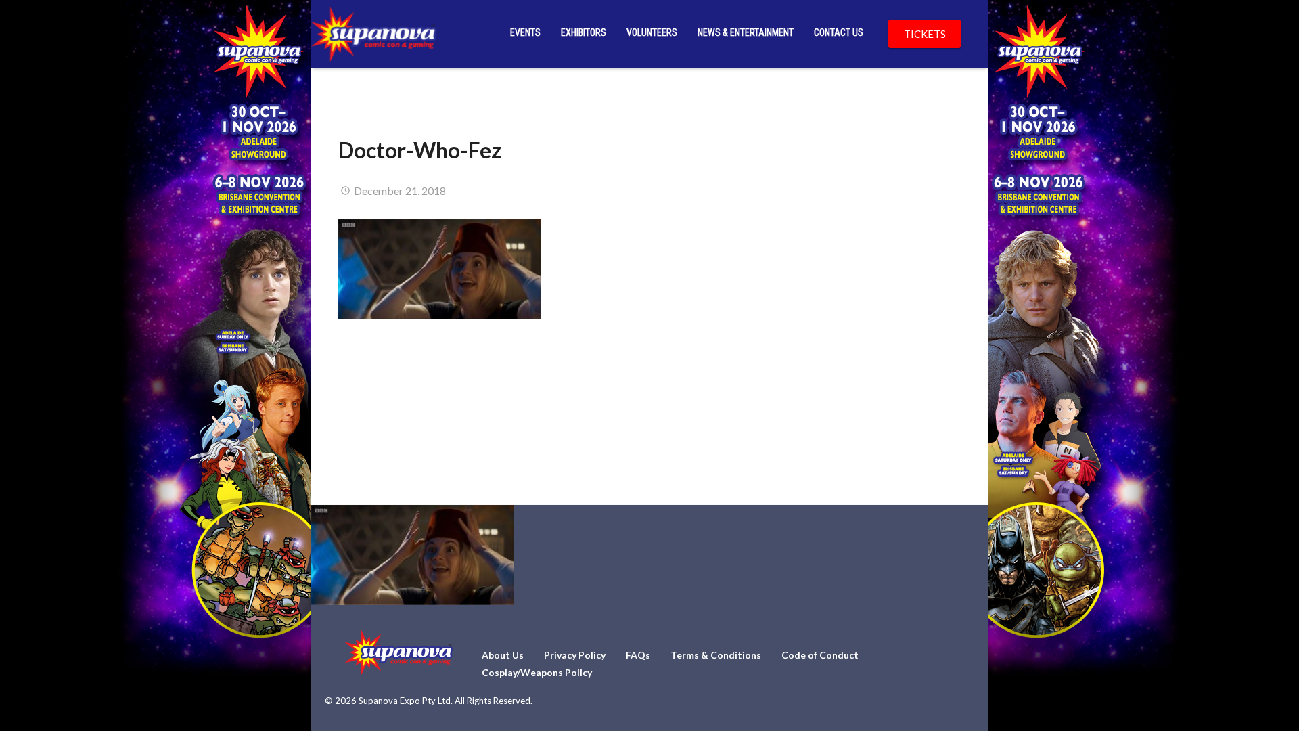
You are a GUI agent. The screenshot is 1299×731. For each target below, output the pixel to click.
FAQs (638, 655)
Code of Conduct (820, 655)
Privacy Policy (575, 655)
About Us (503, 655)
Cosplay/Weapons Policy (537, 672)
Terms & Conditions (715, 655)
